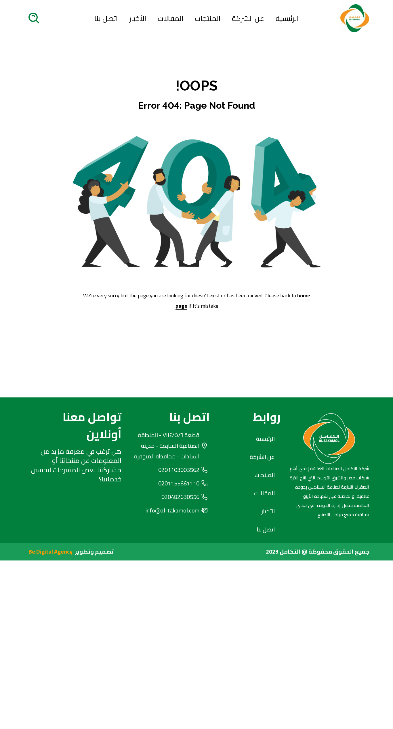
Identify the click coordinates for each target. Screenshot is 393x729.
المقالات (170, 18)
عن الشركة (248, 18)
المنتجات (207, 18)
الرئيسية (287, 18)
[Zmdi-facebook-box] (73, 511)
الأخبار (137, 18)
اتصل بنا (106, 18)
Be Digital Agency (50, 551)
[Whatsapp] (96, 511)
